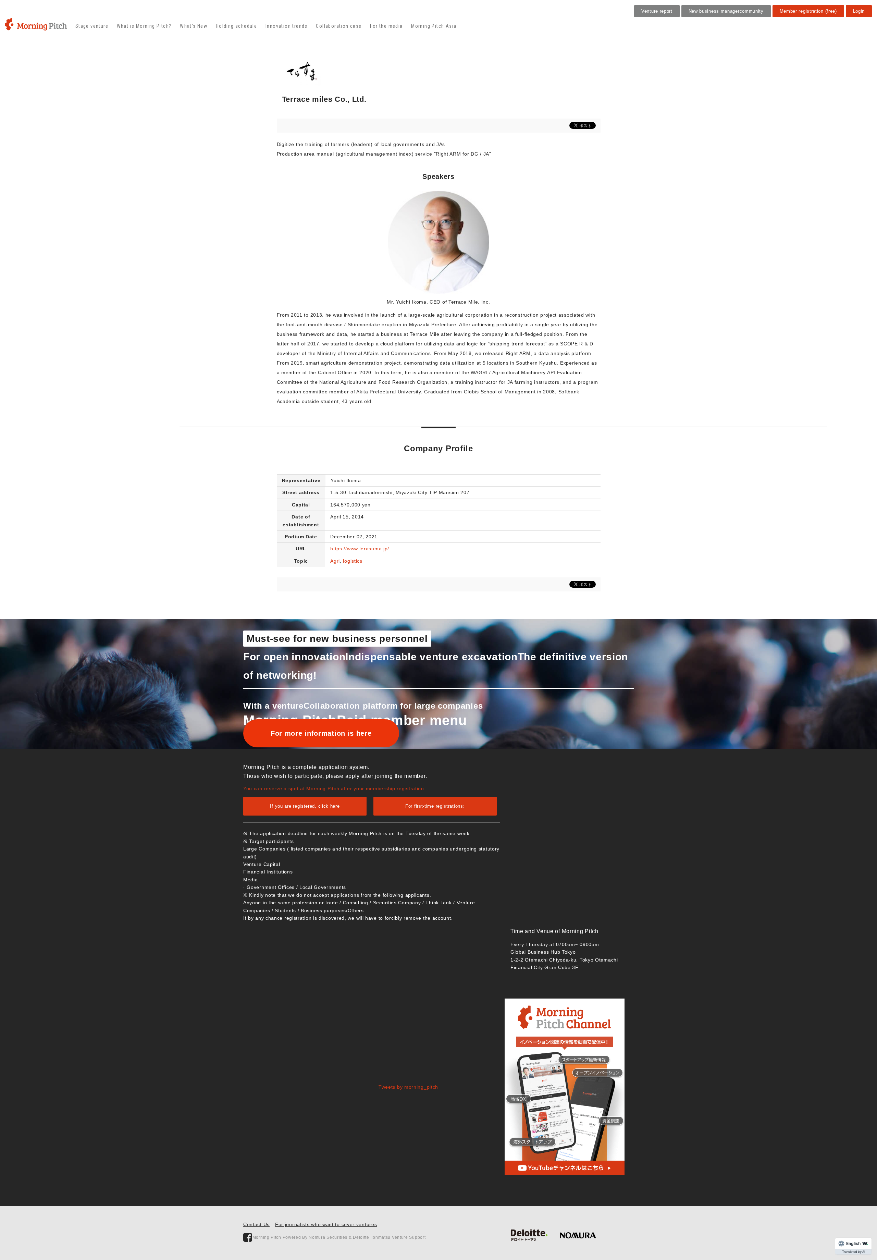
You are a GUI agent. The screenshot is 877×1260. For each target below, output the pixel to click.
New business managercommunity (726, 11)
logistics (352, 561)
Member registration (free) (808, 11)
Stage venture (91, 26)
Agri (335, 561)
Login (859, 11)
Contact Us (256, 1224)
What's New (193, 26)
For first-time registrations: (435, 806)
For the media (386, 26)
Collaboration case (338, 26)
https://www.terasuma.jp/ (359, 548)
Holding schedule (236, 26)
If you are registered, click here (304, 806)
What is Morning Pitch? (144, 26)
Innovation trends (286, 26)
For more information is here (321, 733)
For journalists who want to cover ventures (326, 1224)
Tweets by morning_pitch (408, 1087)
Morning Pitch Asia (433, 26)
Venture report (656, 11)
